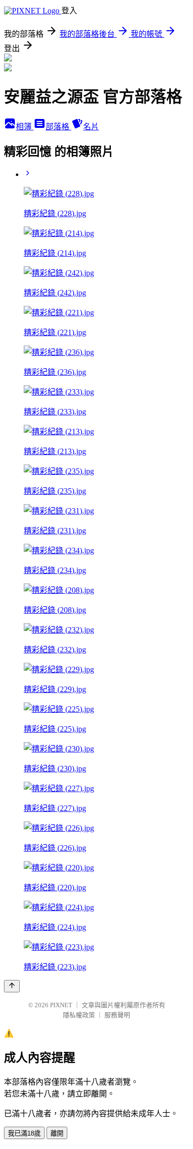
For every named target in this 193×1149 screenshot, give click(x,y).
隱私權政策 (79, 1015)
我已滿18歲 (24, 1133)
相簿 (25, 126)
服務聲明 (117, 1015)
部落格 (58, 126)
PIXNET (61, 1005)
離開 (56, 1133)
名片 (91, 126)
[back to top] (12, 986)
